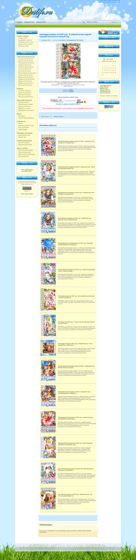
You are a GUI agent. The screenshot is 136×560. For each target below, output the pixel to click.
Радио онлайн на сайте (25, 44)
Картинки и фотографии (25, 150)
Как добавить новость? (24, 40)
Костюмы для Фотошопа (25, 59)
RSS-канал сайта (23, 46)
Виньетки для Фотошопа (25, 61)
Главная (19, 22)
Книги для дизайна (23, 142)
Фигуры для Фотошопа (24, 81)
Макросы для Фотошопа (25, 77)
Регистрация (115, 1)
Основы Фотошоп (23, 102)
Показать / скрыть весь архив (108, 96)
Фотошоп (62, 40)
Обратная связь (29, 22)
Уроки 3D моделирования (25, 118)
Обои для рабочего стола (25, 125)
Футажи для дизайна (24, 152)
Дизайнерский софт (23, 135)
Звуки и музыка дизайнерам (26, 154)
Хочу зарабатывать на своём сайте (27, 170)
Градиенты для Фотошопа (25, 79)
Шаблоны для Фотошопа (25, 67)
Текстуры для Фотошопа (25, 97)
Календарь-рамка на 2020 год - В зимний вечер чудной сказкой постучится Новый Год (65, 35)
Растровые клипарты (24, 90)
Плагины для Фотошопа (25, 75)
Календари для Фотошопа (25, 63)
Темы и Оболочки (23, 127)
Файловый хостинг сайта (25, 42)
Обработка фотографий (25, 104)
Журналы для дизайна (24, 144)
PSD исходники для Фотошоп (26, 73)
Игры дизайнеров (23, 156)
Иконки (20, 123)
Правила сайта (41, 22)
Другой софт (21, 137)
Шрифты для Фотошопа (25, 83)
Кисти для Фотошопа (24, 71)
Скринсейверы (22, 129)
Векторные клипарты (24, 92)
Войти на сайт (105, 1)
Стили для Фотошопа (24, 69)
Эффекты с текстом (23, 108)
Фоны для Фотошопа (24, 94)
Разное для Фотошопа (24, 85)
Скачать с (68, 90)
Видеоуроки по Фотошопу (25, 110)
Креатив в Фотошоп (23, 106)
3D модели (21, 116)
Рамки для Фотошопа (24, 65)
